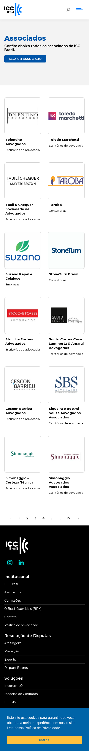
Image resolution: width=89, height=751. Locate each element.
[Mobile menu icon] (79, 10)
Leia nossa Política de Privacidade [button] (33, 728)
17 (68, 518)
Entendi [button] (44, 739)
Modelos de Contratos (21, 694)
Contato (10, 617)
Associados (12, 592)
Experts (10, 659)
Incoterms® (13, 686)
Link (23, 116)
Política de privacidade (21, 625)
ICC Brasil (11, 584)
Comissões (12, 600)
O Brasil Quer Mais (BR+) (22, 609)
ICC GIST (11, 702)
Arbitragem (12, 643)
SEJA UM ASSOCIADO (25, 59)
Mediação (11, 651)
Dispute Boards (16, 668)
